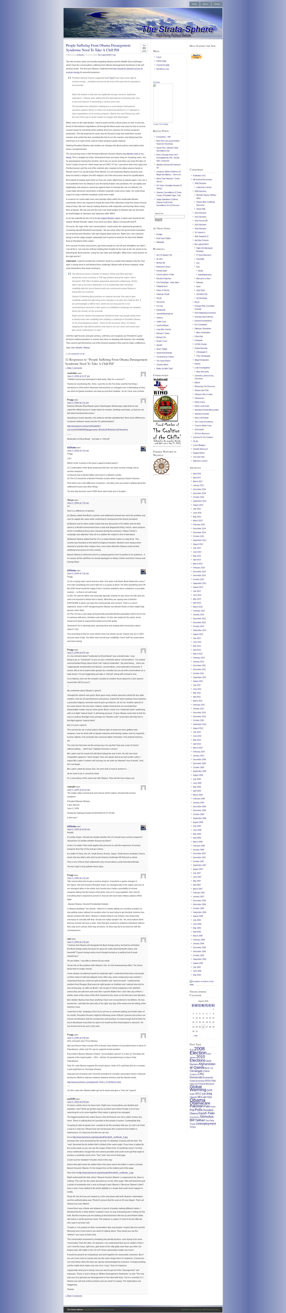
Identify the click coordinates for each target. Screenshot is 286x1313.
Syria (198, 286)
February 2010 (199, 752)
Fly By (195, 441)
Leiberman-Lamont (203, 187)
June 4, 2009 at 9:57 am (78, 653)
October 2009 (198, 767)
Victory (193, 1127)
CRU (201, 1074)
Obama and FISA (202, 390)
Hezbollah (200, 259)
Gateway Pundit (162, 294)
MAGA (197, 382)
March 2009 (198, 795)
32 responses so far (77, 354)
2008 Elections (200, 191)
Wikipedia (160, 242)
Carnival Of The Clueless (203, 437)
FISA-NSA (199, 336)
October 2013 (198, 579)
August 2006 (198, 916)
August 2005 (198, 963)
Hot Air (159, 298)
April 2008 (197, 838)
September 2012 (199, 630)
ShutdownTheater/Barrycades (207, 410)
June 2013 (197, 595)
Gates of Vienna (162, 290)
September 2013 (199, 583)
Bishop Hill (160, 263)
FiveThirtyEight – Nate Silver (167, 282)
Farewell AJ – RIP (163, 137)
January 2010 (198, 756)
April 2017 (197, 477)
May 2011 (197, 693)
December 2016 (199, 489)
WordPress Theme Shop (191, 1310)
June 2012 (197, 642)
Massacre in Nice (203, 278)
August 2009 (198, 775)
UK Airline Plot (201, 294)
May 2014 (197, 556)
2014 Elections (200, 225)
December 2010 (199, 712)
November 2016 (199, 493)
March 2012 (198, 654)
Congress (194, 1074)
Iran (114, 55)
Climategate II (201, 352)
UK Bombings (201, 298)
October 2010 (198, 720)
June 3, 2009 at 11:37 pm (78, 376)
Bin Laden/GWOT (105, 55)
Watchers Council (200, 461)
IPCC (198, 1093)
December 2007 (199, 853)
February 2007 (199, 893)
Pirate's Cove (161, 341)
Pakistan (199, 282)
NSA (209, 1097)
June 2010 (197, 736)
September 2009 (199, 771)
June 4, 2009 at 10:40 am (78, 829)
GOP (209, 1090)
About (205, 4)
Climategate (196, 1070)
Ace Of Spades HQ (164, 255)
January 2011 (198, 708)
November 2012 (199, 622)
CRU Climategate (203, 356)
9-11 (192, 1049)
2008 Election (198, 1050)
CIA (211, 1068)
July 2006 (197, 920)
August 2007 (198, 869)
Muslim (79, 347)
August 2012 (198, 634)
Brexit (197, 302)
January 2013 (198, 614)
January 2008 (198, 850)
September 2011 (199, 677)
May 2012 (197, 646)
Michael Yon (161, 337)
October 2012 (198, 626)
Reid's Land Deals (202, 406)
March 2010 (198, 748)
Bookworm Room (163, 267)
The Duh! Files (199, 457)
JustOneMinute (162, 325)
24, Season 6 (200, 232)
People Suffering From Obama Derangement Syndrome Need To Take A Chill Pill (98, 47)
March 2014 (198, 564)
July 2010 (197, 732)
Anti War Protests (202, 240)
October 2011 (198, 673)
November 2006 (199, 904)
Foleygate (199, 340)
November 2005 (199, 951)
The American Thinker (165, 357)
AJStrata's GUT (199, 175)
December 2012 (199, 618)
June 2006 (197, 924)
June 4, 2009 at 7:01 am (78, 451)
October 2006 (198, 908)
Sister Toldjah (161, 349)
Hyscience (160, 302)
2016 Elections (200, 228)
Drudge (159, 234)
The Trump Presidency (204, 422)
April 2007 (197, 885)
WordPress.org (162, 69)
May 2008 (197, 834)
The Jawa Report (163, 361)
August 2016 (198, 505)
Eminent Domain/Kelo (203, 321)
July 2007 (197, 873)
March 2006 (198, 936)
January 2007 (198, 896)
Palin (207, 1106)
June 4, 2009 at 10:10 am (78, 790)
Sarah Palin (200, 209)
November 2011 (199, 669)
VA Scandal (199, 429)
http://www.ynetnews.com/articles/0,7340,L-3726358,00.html (94, 1082)
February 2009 (199, 798)
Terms (217, 4)
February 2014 (199, 568)
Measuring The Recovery (205, 386)
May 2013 (197, 599)
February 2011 (199, 705)
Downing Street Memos (204, 317)
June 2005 (197, 971)
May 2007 (197, 881)
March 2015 (198, 520)
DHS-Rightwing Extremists (205, 313)
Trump (192, 1124)
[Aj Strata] (163, 122)
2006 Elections (200, 183)
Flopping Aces (162, 286)
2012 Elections (200, 217)
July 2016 (197, 509)
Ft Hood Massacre (203, 255)
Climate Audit (161, 271)
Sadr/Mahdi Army (205, 275)
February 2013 (199, 611)
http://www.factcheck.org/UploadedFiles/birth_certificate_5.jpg (100, 1137)
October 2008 (198, 814)
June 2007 (197, 877)
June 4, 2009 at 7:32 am (78, 573)
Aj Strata (156, 82)
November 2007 (199, 857)
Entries (161, 61)
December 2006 (199, 900)
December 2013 (199, 571)
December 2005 (199, 947)
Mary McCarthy (202, 372)
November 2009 (199, 763)
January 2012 (198, 662)
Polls (199, 1110)
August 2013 (198, 587)
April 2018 (197, 474)
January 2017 (198, 485)
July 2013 (197, 591)
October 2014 (198, 536)
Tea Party (210, 1120)
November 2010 (199, 716)
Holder (192, 1094)
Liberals (193, 1097)
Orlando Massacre (200, 449)
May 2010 (197, 740)
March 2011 (197, 701)
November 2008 (199, 810)
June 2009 (197, 783)
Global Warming (201, 348)
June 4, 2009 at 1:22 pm (78, 878)
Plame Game (200, 402)
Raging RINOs (199, 453)
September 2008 (199, 818)
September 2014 (199, 540)
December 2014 (199, 528)
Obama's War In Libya (204, 394)
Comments (162, 65)
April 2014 (197, 560)
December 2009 (199, 759)
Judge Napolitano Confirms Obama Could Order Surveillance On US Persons (167, 202)
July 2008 (197, 826)
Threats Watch (162, 364)
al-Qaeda (197, 1067)
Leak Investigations (202, 368)
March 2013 (198, 607)
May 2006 (197, 928)
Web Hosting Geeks (211, 1310)
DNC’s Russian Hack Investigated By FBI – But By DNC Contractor (167, 158)
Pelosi (213, 1107)
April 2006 (197, 932)
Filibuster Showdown (203, 328)
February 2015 (199, 524)
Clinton (206, 1071)
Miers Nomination (203, 332)
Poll (192, 1110)
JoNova (159, 318)
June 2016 (197, 513)
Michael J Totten (162, 333)
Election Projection (163, 278)
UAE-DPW (200, 290)
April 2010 (197, 744)
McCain (202, 1096)
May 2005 (197, 975)
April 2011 (197, 697)
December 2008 (199, 806)
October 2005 (198, 955)
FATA (207, 1081)
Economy (200, 1081)
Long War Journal (163, 329)
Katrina (197, 364)
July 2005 (197, 967)
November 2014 (199, 532)
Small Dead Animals (164, 353)
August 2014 (198, 544)
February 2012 (199, 658)
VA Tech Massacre (202, 433)
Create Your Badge (160, 124)
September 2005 (199, 959)
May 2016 (197, 517)
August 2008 (198, 822)
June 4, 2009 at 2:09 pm (78, 1038)
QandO (159, 345)
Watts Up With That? (164, 368)
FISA (213, 1080)
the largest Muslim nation (109, 218)
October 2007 (198, 861)
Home (194, 4)
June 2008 (197, 830)
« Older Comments (73, 368)
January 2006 (198, 943)
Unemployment (206, 1123)
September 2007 (199, 865)
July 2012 (197, 638)
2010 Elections (200, 213)
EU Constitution (201, 324)
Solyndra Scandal (202, 414)
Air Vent (159, 259)
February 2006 (199, 940)
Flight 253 (193, 1084)
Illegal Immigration (202, 360)
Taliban (200, 1120)
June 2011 (197, 689)
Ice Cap (159, 306)
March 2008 (198, 842)
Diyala (200, 271)
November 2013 (199, 575)
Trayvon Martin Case (203, 425)
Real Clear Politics (163, 238)
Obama (86, 347)
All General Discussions (202, 179)
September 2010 (199, 724)
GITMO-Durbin (201, 344)
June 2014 (197, 552)
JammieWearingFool (164, 314)
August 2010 (198, 728)
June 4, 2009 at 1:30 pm (78, 942)
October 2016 (198, 497)
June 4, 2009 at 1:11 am (78, 403)
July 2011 (197, 685)
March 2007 (198, 889)
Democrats (196, 1077)
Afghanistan (206, 1064)
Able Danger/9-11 (202, 236)
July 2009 (197, 779)
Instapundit (160, 310)
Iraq (197, 267)
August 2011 (198, 681)
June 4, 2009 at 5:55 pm (78, 1102)
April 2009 (197, 791)
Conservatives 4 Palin (165, 274)
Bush (207, 1068)
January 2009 (198, 802)
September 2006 (199, 912)
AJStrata (80, 55)
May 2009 (197, 787)
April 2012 (197, 650)
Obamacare (199, 398)
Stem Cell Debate (202, 418)
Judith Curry (161, 322)
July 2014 (197, 548)
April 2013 (197, 603)
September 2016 (199, 501)
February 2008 (199, 846)
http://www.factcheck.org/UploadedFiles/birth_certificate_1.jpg (105, 1173)
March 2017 (198, 481)
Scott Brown (194, 1117)
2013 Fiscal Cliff (201, 221)
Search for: (159, 213)
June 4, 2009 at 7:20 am (78, 503)
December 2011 (199, 665)
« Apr (195, 1036)
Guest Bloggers (199, 445)
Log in (158, 57)
